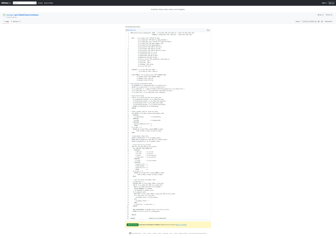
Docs (171, 233)
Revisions (16, 21)
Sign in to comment (181, 224)
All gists (40, 3)
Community (165, 233)
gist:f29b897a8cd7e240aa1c (26, 15)
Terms (144, 233)
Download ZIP (328, 21)
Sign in (324, 3)
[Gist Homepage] (6, 3)
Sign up (331, 3)
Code (7, 21)
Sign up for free (132, 224)
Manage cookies (183, 233)
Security (155, 233)
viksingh (9, 15)
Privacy (149, 233)
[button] (318, 21)
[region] (168, 125)
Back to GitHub (48, 3)
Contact (176, 233)
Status (159, 233)
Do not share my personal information (198, 233)
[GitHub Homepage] (130, 233)
